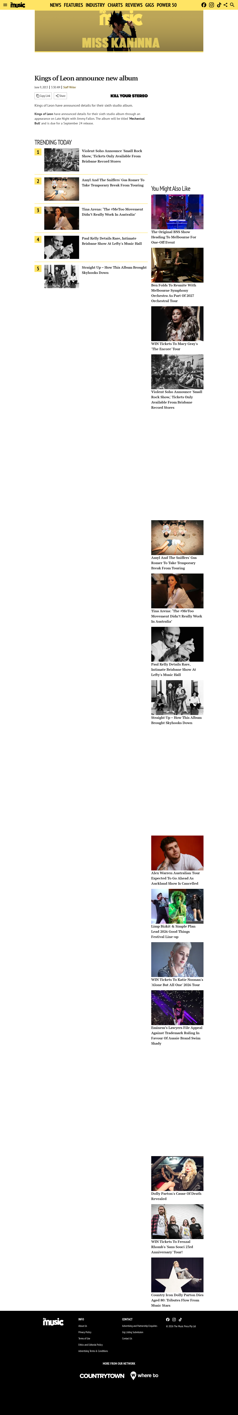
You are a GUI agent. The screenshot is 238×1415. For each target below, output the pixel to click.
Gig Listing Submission (132, 1332)
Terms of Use (84, 1338)
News (55, 4)
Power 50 (167, 4)
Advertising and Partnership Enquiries (139, 1325)
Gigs (149, 4)
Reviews (134, 4)
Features (73, 4)
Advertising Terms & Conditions (93, 1350)
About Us (82, 1325)
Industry (95, 4)
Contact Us (127, 1338)
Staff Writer (69, 87)
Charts (115, 4)
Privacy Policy (84, 1332)
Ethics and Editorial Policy (90, 1344)
